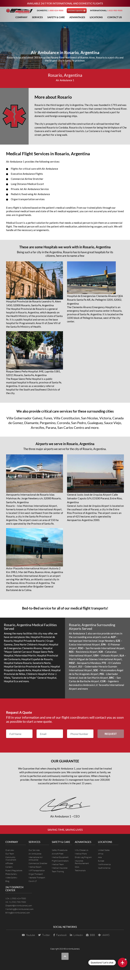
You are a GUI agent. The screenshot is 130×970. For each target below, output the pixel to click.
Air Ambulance (35, 853)
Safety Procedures (59, 850)
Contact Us (114, 17)
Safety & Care (56, 17)
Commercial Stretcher (38, 863)
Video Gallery (11, 877)
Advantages (77, 17)
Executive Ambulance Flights (27, 173)
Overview (9, 850)
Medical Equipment (60, 857)
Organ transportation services (28, 199)
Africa (100, 853)
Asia (100, 857)
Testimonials (80, 870)
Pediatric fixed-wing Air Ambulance (30, 194)
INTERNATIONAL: (106, 10)
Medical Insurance (59, 868)
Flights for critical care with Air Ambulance (34, 168)
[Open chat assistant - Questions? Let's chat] (123, 963)
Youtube (30, 935)
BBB (92, 935)
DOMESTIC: (50, 10)
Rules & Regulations (13, 870)
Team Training (58, 871)
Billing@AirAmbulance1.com (17, 912)
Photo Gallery (11, 874)
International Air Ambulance (36, 858)
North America (104, 864)
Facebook (61, 935)
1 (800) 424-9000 (18, 898)
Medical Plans (81, 853)
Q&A (77, 867)
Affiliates (9, 863)
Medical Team (58, 864)
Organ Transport (36, 874)
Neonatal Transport (37, 877)
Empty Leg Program (83, 857)
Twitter (46, 935)
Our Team (9, 853)
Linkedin (78, 935)
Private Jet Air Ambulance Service (30, 189)
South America (104, 868)
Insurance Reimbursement (82, 862)
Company (21, 17)
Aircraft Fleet (57, 853)
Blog (7, 881)
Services (37, 17)
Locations (96, 17)
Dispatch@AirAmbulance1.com (18, 905)
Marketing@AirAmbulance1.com (19, 909)
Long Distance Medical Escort (27, 183)
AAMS (106, 935)
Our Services (34, 850)
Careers (8, 867)
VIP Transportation (37, 870)
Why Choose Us (81, 850)
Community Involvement (10, 858)
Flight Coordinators (60, 860)
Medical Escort (35, 867)
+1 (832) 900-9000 (17, 902)
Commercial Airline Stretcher (27, 178)
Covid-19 (33, 881)
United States (104, 850)
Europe (101, 860)
